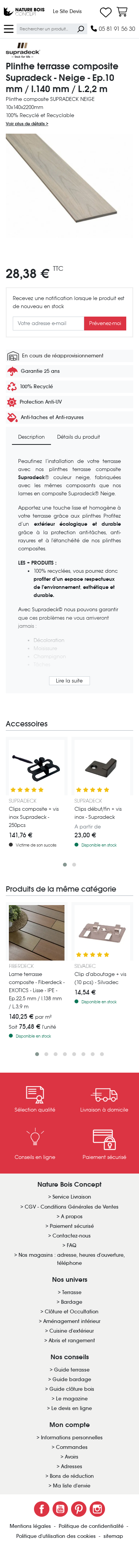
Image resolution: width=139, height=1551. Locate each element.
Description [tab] (31, 437)
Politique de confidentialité (92, 1526)
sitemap (113, 1536)
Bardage (71, 1302)
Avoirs (71, 1457)
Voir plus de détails (26, 123)
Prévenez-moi (105, 323)
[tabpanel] (69, 572)
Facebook (41, 1509)
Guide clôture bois (71, 1389)
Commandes (72, 1447)
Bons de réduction (72, 1476)
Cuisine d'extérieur (71, 1331)
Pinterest (78, 1509)
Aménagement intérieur (71, 1321)
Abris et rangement (72, 1340)
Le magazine (72, 1398)
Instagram (97, 1509)
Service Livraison (72, 1197)
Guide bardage (72, 1379)
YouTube (60, 1509)
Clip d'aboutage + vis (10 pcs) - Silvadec (100, 978)
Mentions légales (31, 1526)
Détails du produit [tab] (78, 437)
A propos (72, 1216)
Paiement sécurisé (72, 1226)
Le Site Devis (67, 11)
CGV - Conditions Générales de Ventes (72, 1207)
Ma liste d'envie (71, 1485)
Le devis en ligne (71, 1408)
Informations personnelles (72, 1437)
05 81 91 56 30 (116, 28)
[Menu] (9, 28)
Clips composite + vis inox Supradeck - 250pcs (34, 817)
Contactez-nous (72, 1235)
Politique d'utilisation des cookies (56, 1536)
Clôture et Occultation (71, 1311)
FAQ (71, 1245)
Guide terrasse (72, 1370)
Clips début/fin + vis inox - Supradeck (98, 813)
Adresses (71, 1466)
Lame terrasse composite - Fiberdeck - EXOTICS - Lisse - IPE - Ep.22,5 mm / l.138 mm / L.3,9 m (36, 990)
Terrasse (71, 1292)
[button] (65, 865)
